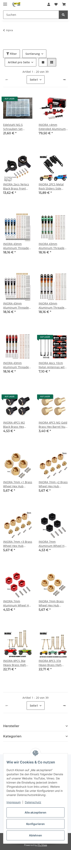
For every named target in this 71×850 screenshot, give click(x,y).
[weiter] (64, 79)
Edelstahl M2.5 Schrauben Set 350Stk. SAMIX (13, 127)
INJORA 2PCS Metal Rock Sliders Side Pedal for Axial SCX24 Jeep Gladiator (52, 186)
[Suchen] (63, 14)
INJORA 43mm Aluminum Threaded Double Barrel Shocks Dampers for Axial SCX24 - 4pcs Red (17, 365)
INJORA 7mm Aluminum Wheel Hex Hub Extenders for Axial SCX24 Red (17, 603)
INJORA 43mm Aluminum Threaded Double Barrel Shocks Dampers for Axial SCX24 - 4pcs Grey (17, 306)
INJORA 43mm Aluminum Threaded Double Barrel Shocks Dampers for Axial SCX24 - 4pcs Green (53, 246)
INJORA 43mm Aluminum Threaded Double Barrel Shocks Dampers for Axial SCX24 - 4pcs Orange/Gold (53, 306)
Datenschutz (33, 802)
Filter (13, 54)
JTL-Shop (42, 845)
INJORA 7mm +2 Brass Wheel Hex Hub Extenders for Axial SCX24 (53, 484)
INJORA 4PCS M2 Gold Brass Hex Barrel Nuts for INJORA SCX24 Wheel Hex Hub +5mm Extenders (53, 425)
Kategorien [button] (12, 736)
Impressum (14, 802)
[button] (48, 4)
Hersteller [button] (11, 726)
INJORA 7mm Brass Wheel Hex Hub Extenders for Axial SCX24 (51, 603)
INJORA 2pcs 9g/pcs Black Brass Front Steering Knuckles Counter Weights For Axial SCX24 (16, 186)
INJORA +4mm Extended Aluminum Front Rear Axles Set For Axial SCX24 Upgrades (52, 127)
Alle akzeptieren (35, 812)
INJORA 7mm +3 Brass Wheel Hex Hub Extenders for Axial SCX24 (17, 544)
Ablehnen (35, 835)
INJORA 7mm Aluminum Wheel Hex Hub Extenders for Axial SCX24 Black (53, 544)
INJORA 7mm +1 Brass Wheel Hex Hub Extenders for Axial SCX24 (17, 484)
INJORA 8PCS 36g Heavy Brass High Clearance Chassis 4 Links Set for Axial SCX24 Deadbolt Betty (17, 663)
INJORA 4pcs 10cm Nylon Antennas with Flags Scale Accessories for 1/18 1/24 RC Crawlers (52, 365)
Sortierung (32, 54)
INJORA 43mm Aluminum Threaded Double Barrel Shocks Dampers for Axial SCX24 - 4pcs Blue (17, 246)
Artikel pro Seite (19, 62)
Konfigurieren (35, 824)
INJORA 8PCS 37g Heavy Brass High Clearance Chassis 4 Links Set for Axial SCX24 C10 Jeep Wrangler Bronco (52, 663)
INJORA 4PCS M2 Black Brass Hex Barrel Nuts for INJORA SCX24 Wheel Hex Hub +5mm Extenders (17, 425)
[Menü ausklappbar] (5, 2)
